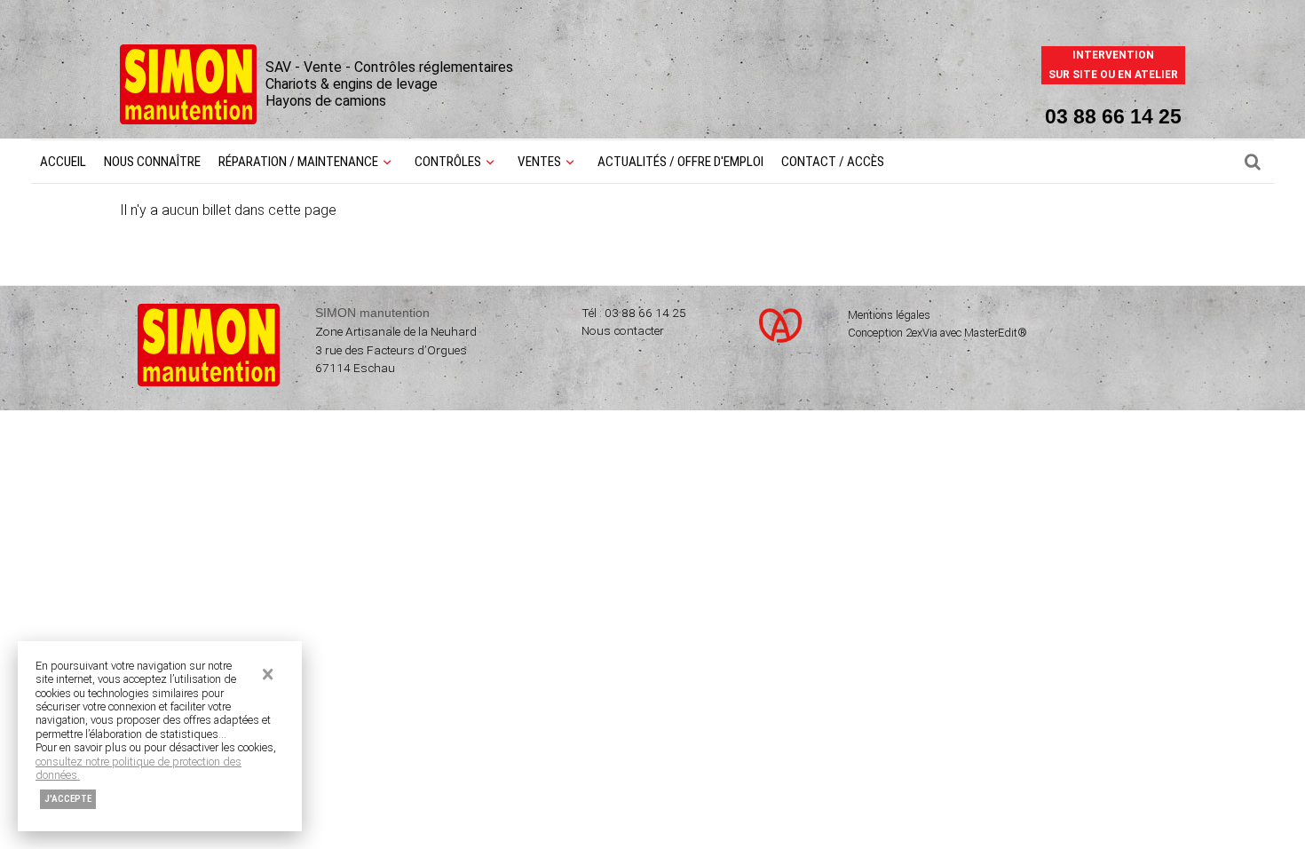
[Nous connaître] (1252, 161)
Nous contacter (622, 330)
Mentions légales (889, 314)
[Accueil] (188, 119)
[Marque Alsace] (782, 343)
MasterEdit (990, 332)
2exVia (921, 332)
